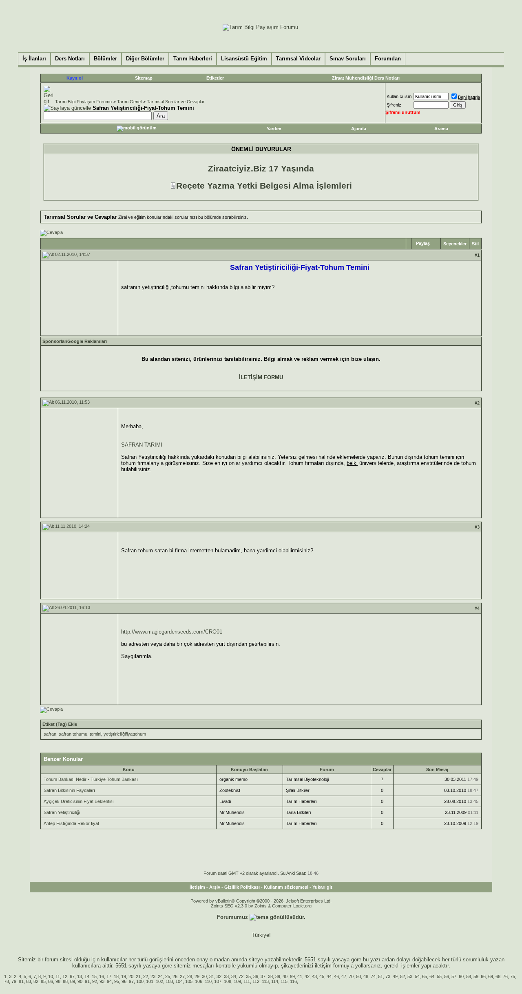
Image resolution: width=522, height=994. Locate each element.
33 (226, 976)
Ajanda (358, 128)
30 (204, 976)
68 (497, 976)
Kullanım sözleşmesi (286, 887)
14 (86, 976)
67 (72, 976)
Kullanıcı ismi (399, 96)
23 (152, 976)
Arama (441, 128)
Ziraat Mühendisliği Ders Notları (366, 78)
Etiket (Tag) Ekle (59, 724)
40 (285, 976)
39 (277, 976)
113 (265, 981)
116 (293, 981)
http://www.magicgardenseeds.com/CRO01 (171, 632)
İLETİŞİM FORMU (261, 377)
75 (512, 976)
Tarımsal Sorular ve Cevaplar (176, 101)
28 (189, 976)
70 (351, 976)
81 (21, 981)
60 (461, 976)
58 (468, 976)
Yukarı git (322, 887)
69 (490, 976)
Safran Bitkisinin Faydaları (69, 790)
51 (380, 976)
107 (217, 981)
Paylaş (423, 243)
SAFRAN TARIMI (141, 445)
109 (237, 981)
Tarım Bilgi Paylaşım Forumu (83, 101)
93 (102, 981)
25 (167, 976)
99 (292, 976)
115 (284, 981)
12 (64, 976)
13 (79, 976)
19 (123, 976)
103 (169, 981)
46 (336, 976)
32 (219, 976)
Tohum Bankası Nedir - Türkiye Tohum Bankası (91, 779)
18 (116, 976)
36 (255, 976)
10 (50, 976)
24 (160, 976)
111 (246, 981)
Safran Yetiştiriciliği (62, 812)
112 (255, 981)
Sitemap (144, 78)
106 (198, 981)
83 (28, 981)
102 (159, 981)
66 (483, 976)
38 (270, 976)
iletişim (323, 966)
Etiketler (215, 78)
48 (365, 976)
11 (57, 976)
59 (475, 976)
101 (149, 981)
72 (241, 976)
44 (329, 976)
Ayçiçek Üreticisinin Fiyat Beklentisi (78, 801)
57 (453, 976)
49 (395, 976)
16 (101, 976)
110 (208, 981)
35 (248, 976)
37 (263, 976)
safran (50, 734)
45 (321, 976)
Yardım (274, 128)
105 (188, 981)
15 (94, 976)
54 (417, 976)
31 (211, 976)
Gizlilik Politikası (242, 887)
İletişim (197, 887)
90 (79, 981)
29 (197, 976)
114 (274, 981)
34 (233, 976)
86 (50, 981)
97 (131, 981)
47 (343, 976)
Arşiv (214, 887)
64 (431, 976)
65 (424, 976)
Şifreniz (394, 104)
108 (227, 981)
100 (140, 981)
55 (439, 976)
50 (358, 976)
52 (402, 976)
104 (179, 981)
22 (145, 976)
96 (124, 981)
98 (57, 981)
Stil (475, 243)
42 (307, 976)
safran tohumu (73, 734)
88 (65, 981)
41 (299, 976)
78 (6, 981)
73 (387, 976)
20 (130, 976)
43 (314, 976)
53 (409, 976)
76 (505, 976)
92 (94, 981)
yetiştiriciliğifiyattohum (125, 734)
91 (87, 981)
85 (43, 981)
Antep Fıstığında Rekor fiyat (71, 823)
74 (373, 976)
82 (35, 981)
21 (138, 976)
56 (446, 976)
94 (109, 981)
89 (72, 981)
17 (108, 976)
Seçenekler (455, 243)
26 (175, 976)
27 (182, 976)
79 (13, 981)
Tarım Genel (129, 101)
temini (95, 734)
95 (116, 981)
